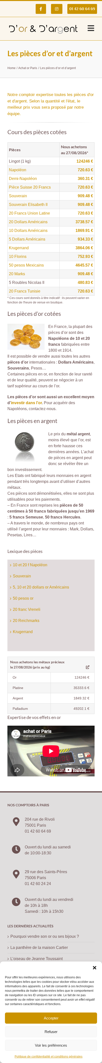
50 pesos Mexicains (26, 265)
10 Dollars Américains (28, 230)
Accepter (51, 1018)
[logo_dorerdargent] (43, 23)
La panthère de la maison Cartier (39, 947)
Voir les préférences (51, 1045)
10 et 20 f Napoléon (30, 565)
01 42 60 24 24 (38, 884)
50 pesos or (23, 598)
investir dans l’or (26, 403)
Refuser (51, 1032)
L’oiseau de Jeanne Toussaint (36, 959)
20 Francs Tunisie (24, 291)
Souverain (18, 196)
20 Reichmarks (26, 620)
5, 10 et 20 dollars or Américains (41, 587)
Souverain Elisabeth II (28, 204)
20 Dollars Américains (28, 222)
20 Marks (17, 274)
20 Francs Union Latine (29, 213)
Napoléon (17, 170)
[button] (94, 967)
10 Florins (17, 256)
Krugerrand (19, 248)
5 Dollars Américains (27, 239)
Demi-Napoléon (23, 178)
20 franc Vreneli (26, 609)
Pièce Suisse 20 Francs (30, 187)
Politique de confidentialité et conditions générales (48, 1056)
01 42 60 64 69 (38, 831)
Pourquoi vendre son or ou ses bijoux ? (44, 936)
